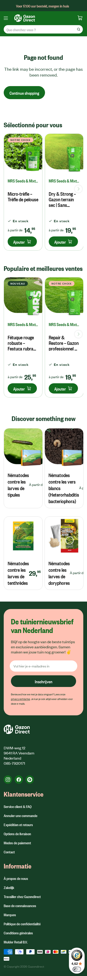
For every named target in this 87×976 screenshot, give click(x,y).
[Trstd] (30, 779)
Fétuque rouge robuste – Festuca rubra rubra (21, 342)
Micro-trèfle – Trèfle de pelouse (23, 196)
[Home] (39, 18)
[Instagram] (8, 779)
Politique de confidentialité (22, 923)
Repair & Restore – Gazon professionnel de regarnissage (64, 342)
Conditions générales (18, 932)
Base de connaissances (20, 905)
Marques (10, 914)
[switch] (77, 969)
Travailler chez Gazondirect (22, 896)
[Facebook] (19, 779)
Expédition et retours (18, 824)
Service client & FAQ (18, 806)
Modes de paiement (17, 842)
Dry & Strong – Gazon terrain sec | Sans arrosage (62, 198)
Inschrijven (43, 681)
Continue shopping (24, 92)
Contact (9, 851)
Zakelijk (9, 887)
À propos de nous (16, 878)
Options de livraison (17, 833)
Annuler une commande (20, 815)
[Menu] (8, 18)
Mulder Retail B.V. (16, 941)
